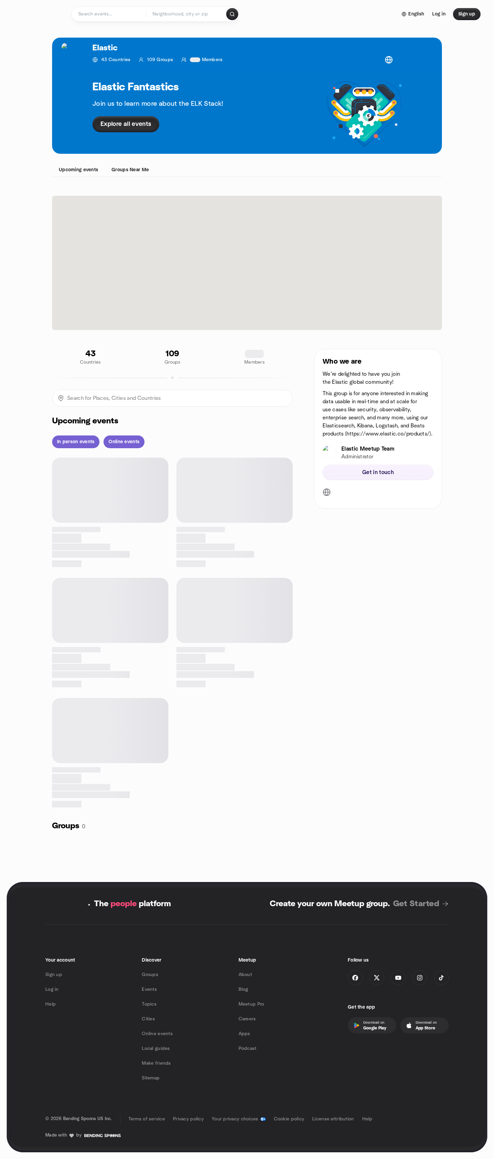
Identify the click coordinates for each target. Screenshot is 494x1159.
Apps (244, 1033)
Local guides (156, 1048)
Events (149, 989)
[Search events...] (232, 14)
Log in (52, 989)
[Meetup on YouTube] (398, 977)
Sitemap (151, 1078)
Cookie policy (289, 1119)
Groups (150, 974)
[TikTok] (441, 977)
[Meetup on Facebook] (355, 977)
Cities (148, 1019)
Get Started (416, 904)
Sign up (53, 974)
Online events (157, 1033)
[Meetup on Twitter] (376, 977)
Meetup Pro (251, 1004)
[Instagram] (419, 977)
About (245, 974)
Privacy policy (188, 1119)
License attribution (333, 1119)
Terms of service (146, 1119)
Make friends (156, 1063)
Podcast (248, 1048)
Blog (243, 989)
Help (50, 1004)
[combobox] (187, 14)
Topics (149, 1004)
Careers (247, 1019)
